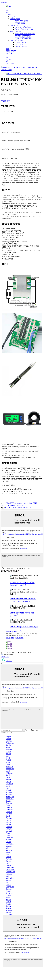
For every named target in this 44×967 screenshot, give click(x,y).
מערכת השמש (15, 32)
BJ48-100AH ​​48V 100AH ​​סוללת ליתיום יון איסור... (23, 600)
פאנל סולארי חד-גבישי (23, 27)
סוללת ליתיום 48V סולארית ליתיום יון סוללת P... (22, 583)
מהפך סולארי (15, 19)
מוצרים (8, 14)
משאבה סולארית (21, 47)
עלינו (7, 12)
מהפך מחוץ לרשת (21, 21)
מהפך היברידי (20, 23)
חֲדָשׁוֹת (8, 49)
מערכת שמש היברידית (23, 36)
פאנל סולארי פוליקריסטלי (24, 29)
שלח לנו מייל (5, 101)
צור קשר (9, 53)
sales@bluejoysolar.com (14, 638)
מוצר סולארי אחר (16, 40)
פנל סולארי (14, 25)
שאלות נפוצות (11, 51)
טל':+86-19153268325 (14, 631)
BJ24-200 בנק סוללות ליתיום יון (24, 626)
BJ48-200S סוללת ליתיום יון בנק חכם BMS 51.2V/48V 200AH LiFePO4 (19, 504)
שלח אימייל (5, 657)
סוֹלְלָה (12, 16)
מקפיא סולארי (20, 44)
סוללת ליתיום (10, 63)
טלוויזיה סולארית (21, 42)
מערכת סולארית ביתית (23, 38)
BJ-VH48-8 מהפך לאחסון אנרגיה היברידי (20, 507)
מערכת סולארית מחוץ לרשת (25, 34)
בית (7, 10)
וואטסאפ (9, 661)
